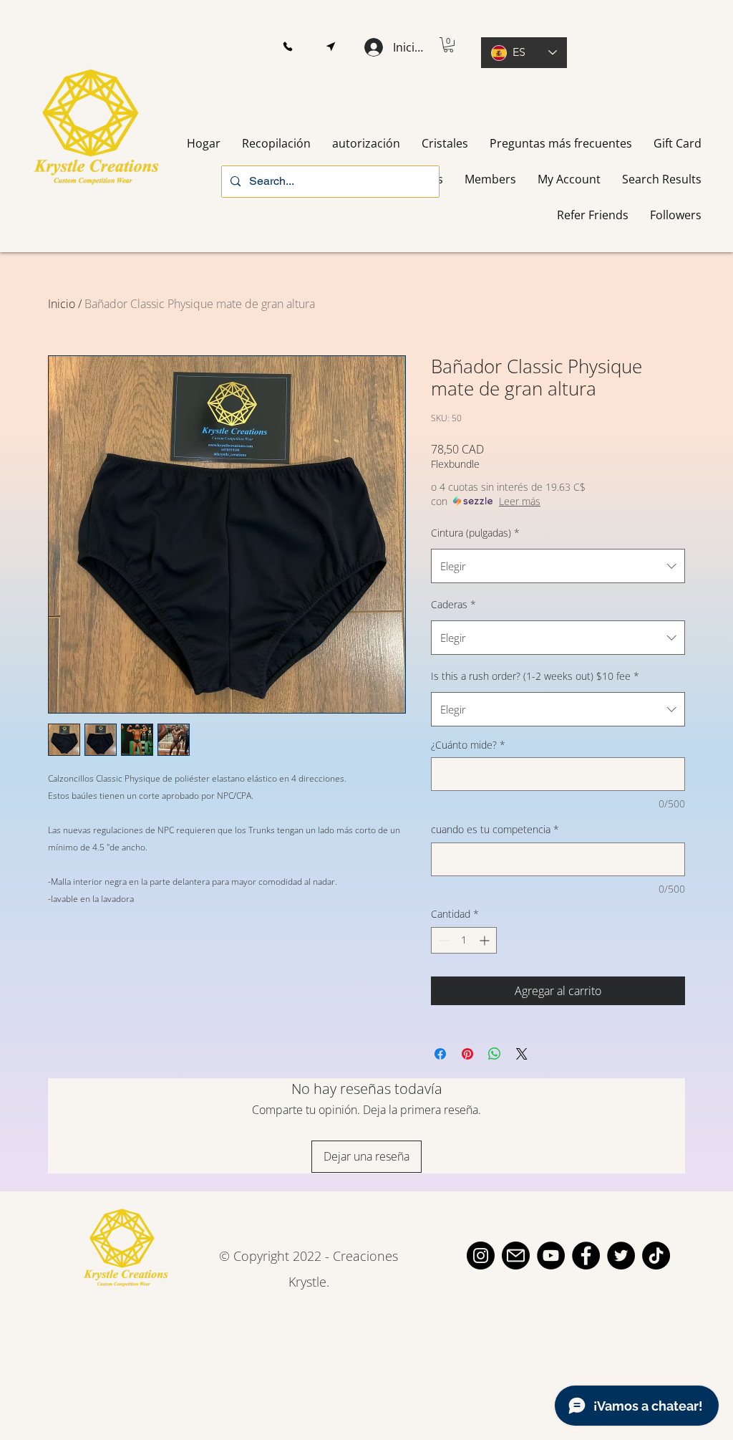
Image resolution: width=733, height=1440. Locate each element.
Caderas (453, 604)
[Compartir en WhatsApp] (494, 1053)
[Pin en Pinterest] (467, 1053)
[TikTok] (656, 1255)
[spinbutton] (464, 940)
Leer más (519, 501)
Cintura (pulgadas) (475, 532)
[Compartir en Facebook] (440, 1053)
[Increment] (486, 940)
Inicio (61, 304)
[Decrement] (442, 940)
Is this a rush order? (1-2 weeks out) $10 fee (535, 676)
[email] (516, 1255)
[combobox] (558, 566)
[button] (287, 46)
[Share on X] (521, 1053)
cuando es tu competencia (495, 829)
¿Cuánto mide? (468, 745)
